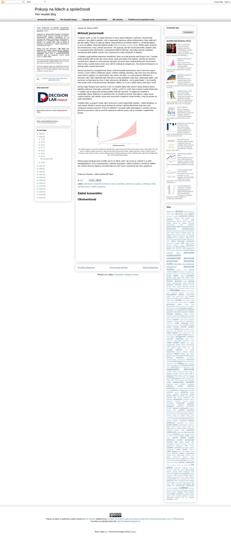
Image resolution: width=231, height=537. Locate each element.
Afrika (172, 214)
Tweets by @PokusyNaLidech (47, 123)
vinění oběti (182, 482)
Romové (191, 423)
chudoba (178, 300)
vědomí (176, 480)
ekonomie (179, 250)
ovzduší (175, 373)
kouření (169, 327)
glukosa (192, 286)
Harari (176, 288)
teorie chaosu (190, 460)
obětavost (169, 365)
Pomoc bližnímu (182, 107)
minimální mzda (185, 346)
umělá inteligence (184, 471)
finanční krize (189, 277)
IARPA (186, 304)
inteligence (178, 314)
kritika (168, 329)
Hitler (187, 290)
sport (186, 445)
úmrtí (176, 473)
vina (177, 482)
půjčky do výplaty (179, 415)
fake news (176, 277)
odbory (168, 367)
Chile (168, 300)
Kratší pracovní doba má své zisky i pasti (185, 124)
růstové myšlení (176, 426)
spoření (192, 445)
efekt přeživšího (177, 248)
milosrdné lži (176, 346)
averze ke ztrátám (180, 223)
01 (42, 162)
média (153, 184)
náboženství (171, 352)
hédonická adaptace (184, 288)
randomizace (190, 417)
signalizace (176, 434)
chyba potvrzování (172, 302)
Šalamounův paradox (180, 457)
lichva (180, 333)
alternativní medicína (172, 216)
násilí (187, 354)
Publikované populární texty (141, 19)
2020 (41, 177)
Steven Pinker (182, 451)
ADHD (168, 214)
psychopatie (184, 413)
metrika (178, 344)
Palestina (181, 373)
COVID (169, 236)
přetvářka (169, 408)
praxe (186, 396)
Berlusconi (170, 231)
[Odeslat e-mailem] (90, 180)
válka (174, 478)
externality (190, 276)
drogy (183, 247)
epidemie (169, 273)
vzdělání (183, 488)
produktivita (177, 399)
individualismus (182, 310)
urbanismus (170, 475)
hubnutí (191, 296)
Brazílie (184, 232)
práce (192, 394)
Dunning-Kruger (190, 247)
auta (192, 219)
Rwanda (184, 426)
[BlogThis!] (92, 180)
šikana (192, 457)
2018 (41, 183)
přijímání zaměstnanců (180, 408)
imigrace (176, 308)
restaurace (183, 420)
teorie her (183, 460)
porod (186, 390)
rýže (193, 426)
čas (187, 236)
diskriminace (190, 245)
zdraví (172, 494)
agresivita (179, 214)
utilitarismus (176, 477)
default (173, 241)
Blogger (133, 532)
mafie (174, 334)
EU (193, 273)
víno (188, 482)
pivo (186, 380)
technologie (176, 460)
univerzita (186, 473)
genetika (185, 285)
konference (170, 323)
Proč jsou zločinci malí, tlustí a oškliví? (184, 170)
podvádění (190, 382)
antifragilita (177, 218)
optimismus (186, 367)
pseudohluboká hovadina (173, 412)
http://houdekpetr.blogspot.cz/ (128, 521)
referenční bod (183, 418)
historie (183, 290)
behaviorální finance (187, 227)
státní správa (172, 451)
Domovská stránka (46, 19)
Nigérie (184, 361)
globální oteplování (182, 286)
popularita (101, 187)
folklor (192, 279)
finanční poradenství (173, 279)
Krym (171, 329)
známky (178, 496)
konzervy (175, 325)
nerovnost (180, 358)
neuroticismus (181, 359)
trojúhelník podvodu (181, 468)
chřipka (172, 300)
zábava (169, 492)
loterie (189, 333)
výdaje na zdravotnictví (175, 485)
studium (181, 453)
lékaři (168, 331)
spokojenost (170, 445)
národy (182, 354)
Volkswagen (178, 484)
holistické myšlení (178, 293)
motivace (179, 350)
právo (182, 396)
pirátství (182, 380)
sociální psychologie (185, 440)
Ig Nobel (182, 306)
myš (186, 350)
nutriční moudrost (189, 363)
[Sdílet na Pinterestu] (100, 180)
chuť (184, 300)
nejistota (191, 355)
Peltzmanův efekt (184, 377)
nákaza (178, 352)
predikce (191, 396)
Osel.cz (39, 56)
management (181, 337)
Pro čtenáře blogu (68, 19)
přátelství (181, 405)
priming (180, 397)
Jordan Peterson (171, 317)
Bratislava (178, 232)
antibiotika (169, 218)
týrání (182, 470)
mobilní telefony (176, 348)
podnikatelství (178, 382)
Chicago (192, 298)
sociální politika (179, 438)
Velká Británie (185, 480)
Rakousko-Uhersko (180, 417)
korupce (185, 325)
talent (187, 458)
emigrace (178, 270)
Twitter (175, 470)
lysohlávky (169, 334)
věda (188, 478)
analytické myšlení (186, 216)
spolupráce (179, 445)
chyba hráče (190, 300)
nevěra (169, 361)
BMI (187, 231)
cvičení (174, 236)
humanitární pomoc (177, 298)
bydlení (173, 234)
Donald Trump (171, 247)
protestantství (170, 405)
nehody (186, 355)
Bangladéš (191, 223)
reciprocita (175, 418)
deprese (177, 243)
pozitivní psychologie (180, 394)
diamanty (169, 245)
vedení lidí (170, 480)
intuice (192, 314)
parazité (175, 375)
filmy (183, 277)
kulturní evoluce (185, 329)
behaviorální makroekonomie (180, 229)
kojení (181, 319)
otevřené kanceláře (182, 371)
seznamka (169, 434)
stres (188, 451)
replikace (175, 420)
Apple (182, 218)
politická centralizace (187, 384)
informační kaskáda (180, 312)
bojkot (168, 232)
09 (42, 145)
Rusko (168, 426)
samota (179, 428)
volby (172, 484)
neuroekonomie (171, 359)
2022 (41, 172)
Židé (183, 497)
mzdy (192, 350)
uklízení (169, 471)
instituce (170, 314)
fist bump (183, 279)
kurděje (192, 329)
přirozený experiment (186, 410)
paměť (187, 373)
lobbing (184, 333)
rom (186, 423)
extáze (182, 275)
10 (42, 142)
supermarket (190, 453)
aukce (178, 219)
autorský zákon (181, 221)
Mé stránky (118, 19)
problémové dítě (188, 397)
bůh (193, 232)
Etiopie (184, 273)
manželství (170, 339)
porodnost (170, 392)
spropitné (186, 447)
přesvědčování (190, 406)
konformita (184, 323)
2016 (41, 189)
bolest (173, 232)
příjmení (192, 408)
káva (189, 317)
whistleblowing (178, 490)
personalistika (175, 378)
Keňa (192, 317)
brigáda (189, 232)
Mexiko (184, 344)
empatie (181, 272)
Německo (170, 357)
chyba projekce (183, 302)
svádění (169, 455)
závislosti (191, 492)
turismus (191, 468)
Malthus (172, 336)
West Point (170, 490)
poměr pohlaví (183, 388)
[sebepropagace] (189, 211)
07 (42, 148)
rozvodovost (190, 425)
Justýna (178, 317)
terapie (176, 462)
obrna (178, 365)
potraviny (184, 392)
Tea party (169, 460)
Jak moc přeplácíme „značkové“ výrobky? (184, 186)
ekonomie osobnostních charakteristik (180, 255)
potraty (177, 392)
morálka (94, 187)
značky (173, 496)
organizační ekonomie (180, 369)
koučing (191, 325)
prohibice (186, 399)
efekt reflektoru (171, 250)
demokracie (88, 184)
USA (175, 475)
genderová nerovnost (174, 285)
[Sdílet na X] (95, 180)
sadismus (173, 428)
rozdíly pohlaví (172, 425)
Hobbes (192, 290)
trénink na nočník (182, 465)
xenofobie (191, 490)
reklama (169, 420)
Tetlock (169, 465)
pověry (192, 392)
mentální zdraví (84, 187)
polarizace (170, 384)
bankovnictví (170, 225)
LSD (193, 333)
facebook (169, 277)
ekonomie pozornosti (102, 184)
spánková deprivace (181, 444)
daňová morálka (182, 239)
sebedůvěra (190, 430)
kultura (176, 329)
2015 (41, 192)
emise (185, 270)
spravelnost (178, 447)
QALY (192, 415)
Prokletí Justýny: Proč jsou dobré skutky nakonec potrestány (184, 92)
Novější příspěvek (86, 268)
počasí (169, 382)
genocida (191, 285)
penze (168, 378)
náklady (185, 352)
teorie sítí (170, 462)
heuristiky (121, 184)
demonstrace (170, 243)
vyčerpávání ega (188, 484)
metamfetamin (171, 344)
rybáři (189, 426)
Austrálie (185, 219)
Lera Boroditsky (178, 331)
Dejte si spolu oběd (183, 44)
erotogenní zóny (177, 273)
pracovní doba (171, 396)
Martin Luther (189, 339)
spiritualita (191, 444)
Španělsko (179, 458)
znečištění (191, 496)
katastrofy (184, 317)
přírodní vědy (171, 410)
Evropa (169, 275)
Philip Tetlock (175, 380)
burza (168, 234)
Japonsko (191, 316)
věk (179, 480)
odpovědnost (175, 367)
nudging (180, 363)
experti (175, 276)
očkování (191, 365)
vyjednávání (190, 485)
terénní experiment (186, 462)
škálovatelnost (171, 458)
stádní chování (182, 449)
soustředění (170, 444)
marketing (146, 184)
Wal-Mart (191, 488)
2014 (41, 194)
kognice (138, 184)
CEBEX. (46, 31)
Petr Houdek (90, 519)
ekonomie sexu (180, 264)
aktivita (186, 214)
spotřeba (170, 448)
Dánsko (189, 239)
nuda (175, 363)
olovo (181, 367)
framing (191, 281)
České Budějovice (180, 238)
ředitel (168, 428)
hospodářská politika (175, 295)
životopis (175, 499)
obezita (174, 365)
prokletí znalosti (188, 401)
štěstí (184, 458)
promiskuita (170, 403)
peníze (192, 377)
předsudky (190, 405)
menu (187, 342)
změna (168, 496)
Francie (169, 283)
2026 (41, 134)
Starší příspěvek (150, 268)
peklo (176, 377)
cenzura (178, 234)
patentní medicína (183, 375)
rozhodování (183, 425)
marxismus (170, 340)
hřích (186, 296)
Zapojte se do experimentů (94, 19)
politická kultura (175, 386)
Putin (188, 415)
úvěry (186, 477)
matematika (177, 340)
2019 (41, 180)
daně (174, 239)
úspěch (185, 475)
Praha (178, 396)
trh (189, 465)
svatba (174, 455)
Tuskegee (169, 470)
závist (168, 494)
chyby (180, 304)
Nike (188, 361)
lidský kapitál (172, 333)
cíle (193, 234)
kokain (186, 319)
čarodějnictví (181, 236)
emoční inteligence (173, 272)
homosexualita (190, 293)
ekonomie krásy (173, 253)
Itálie (182, 316)
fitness (188, 279)
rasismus (169, 418)
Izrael (186, 316)
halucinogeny (170, 288)
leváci (192, 331)
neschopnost (190, 357)
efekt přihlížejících (188, 248)
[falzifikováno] (171, 211)
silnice (182, 434)
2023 (41, 169)
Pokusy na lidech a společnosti (62, 9)
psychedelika (190, 412)
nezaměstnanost (176, 361)
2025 (41, 136)
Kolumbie (182, 321)
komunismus (190, 321)
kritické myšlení (187, 327)
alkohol (191, 214)
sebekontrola (171, 432)
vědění (192, 478)
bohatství (191, 231)
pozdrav (169, 394)
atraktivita (170, 219)
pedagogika (170, 377)
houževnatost (180, 296)
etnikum (189, 273)
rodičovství (180, 423)
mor (193, 348)
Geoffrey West (171, 286)
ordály (192, 367)
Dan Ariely (169, 239)
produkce (169, 399)
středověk (175, 453)
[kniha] (179, 211)
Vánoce (178, 478)
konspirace (170, 325)
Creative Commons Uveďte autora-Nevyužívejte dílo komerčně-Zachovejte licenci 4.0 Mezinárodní (146, 519)
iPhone (178, 316)
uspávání (180, 475)
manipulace (190, 336)
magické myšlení (182, 334)
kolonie (177, 321)
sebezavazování (188, 432)
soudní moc (189, 442)
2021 (41, 174)
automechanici (171, 221)
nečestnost (179, 355)
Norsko (192, 361)
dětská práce (189, 243)
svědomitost (180, 455)
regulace (191, 418)
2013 (41, 197)
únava (180, 473)
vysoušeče (170, 488)
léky (172, 331)
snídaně (176, 436)
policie (176, 384)
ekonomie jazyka (188, 250)
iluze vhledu (170, 308)
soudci (181, 442)
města (192, 342)
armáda (187, 218)
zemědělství (180, 494)
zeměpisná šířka (189, 494)
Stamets (191, 449)
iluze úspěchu (190, 306)
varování (183, 478)
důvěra (169, 248)
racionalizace (170, 417)
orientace (169, 371)
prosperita (191, 403)
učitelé (192, 470)
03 (42, 156)
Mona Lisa (186, 348)
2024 (41, 166)
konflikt (177, 323)
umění (172, 473)
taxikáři (192, 458)
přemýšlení (170, 406)
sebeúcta (180, 432)
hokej (168, 293)
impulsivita (130, 184)
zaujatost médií (182, 492)
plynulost (191, 380)
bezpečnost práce (179, 231)
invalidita (169, 316)
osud (174, 371)
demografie (181, 241)
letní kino (187, 331)
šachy (168, 457)
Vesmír (61, 55)
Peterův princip (185, 378)
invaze (174, 316)
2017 (41, 186)
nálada (176, 354)
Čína (187, 238)
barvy (181, 225)
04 (42, 153)
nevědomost (190, 359)
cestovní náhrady (186, 234)
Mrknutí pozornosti (47, 159)
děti (182, 243)
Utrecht (182, 477)
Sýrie (192, 455)
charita (186, 298)
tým (179, 470)
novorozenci (170, 363)
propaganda (180, 403)
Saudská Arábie (179, 430)
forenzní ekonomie (174, 281)
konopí (192, 323)
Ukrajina (174, 471)
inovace (191, 312)
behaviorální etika (173, 227)
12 (42, 139)
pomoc (168, 390)
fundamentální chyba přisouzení (183, 283)
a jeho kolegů (125, 45)
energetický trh (189, 272)
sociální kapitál (184, 436)
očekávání (184, 365)
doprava (178, 247)
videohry (173, 482)
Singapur (187, 434)
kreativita (176, 327)
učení (187, 470)
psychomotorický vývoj (173, 413)
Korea (180, 325)
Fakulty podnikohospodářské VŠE (48, 29)
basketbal (191, 225)
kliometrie (169, 319)
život (187, 497)
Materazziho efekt (188, 340)
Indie (175, 310)
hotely (173, 296)
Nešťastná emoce (183, 139)
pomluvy (191, 388)
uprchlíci (191, 473)
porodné (191, 390)
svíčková (187, 455)
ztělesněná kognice (173, 497)
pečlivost (191, 375)
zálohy (174, 492)
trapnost (174, 465)
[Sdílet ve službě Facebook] (97, 180)
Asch (192, 218)
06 (42, 150)
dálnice (192, 238)
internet (186, 314)
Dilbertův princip (179, 245)
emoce (113, 184)
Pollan (177, 388)
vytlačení (176, 488)
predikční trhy (171, 397)
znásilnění (184, 496)
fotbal (185, 281)
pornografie (180, 390)
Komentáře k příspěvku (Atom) (126, 275)
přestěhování (180, 406)
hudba (169, 298)
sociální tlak (172, 442)
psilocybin (183, 412)
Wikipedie (184, 490)
